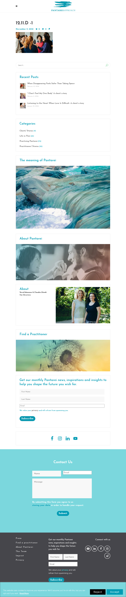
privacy (35, 410)
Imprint (20, 556)
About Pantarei (24, 547)
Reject (98, 591)
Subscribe (27, 418)
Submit (63, 513)
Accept (114, 591)
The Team (21, 551)
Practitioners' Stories (29, 146)
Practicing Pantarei (29, 141)
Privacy (20, 560)
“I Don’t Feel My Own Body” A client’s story (47, 93)
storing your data (41, 505)
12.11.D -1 (24, 23)
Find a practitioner (27, 543)
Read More (24, 593)
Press (19, 538)
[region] (63, 589)
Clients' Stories (26, 131)
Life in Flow (25, 136)
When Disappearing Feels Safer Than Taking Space (51, 84)
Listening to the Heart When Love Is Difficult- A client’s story (55, 103)
